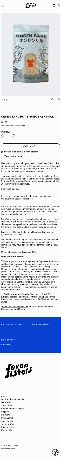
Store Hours (6, 405)
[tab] (2, 99)
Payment (5, 415)
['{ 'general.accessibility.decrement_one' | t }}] (3, 137)
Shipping (4, 125)
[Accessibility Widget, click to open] (55, 452)
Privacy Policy (8, 427)
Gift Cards (6, 402)
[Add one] (13, 137)
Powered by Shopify (8, 448)
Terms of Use (7, 424)
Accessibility (7, 421)
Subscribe (6, 344)
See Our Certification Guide (15, 306)
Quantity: (5, 132)
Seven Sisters (13, 445)
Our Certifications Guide (12, 399)
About (4, 396)
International (7, 418)
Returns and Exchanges (12, 408)
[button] (54, 6)
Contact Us (6, 430)
